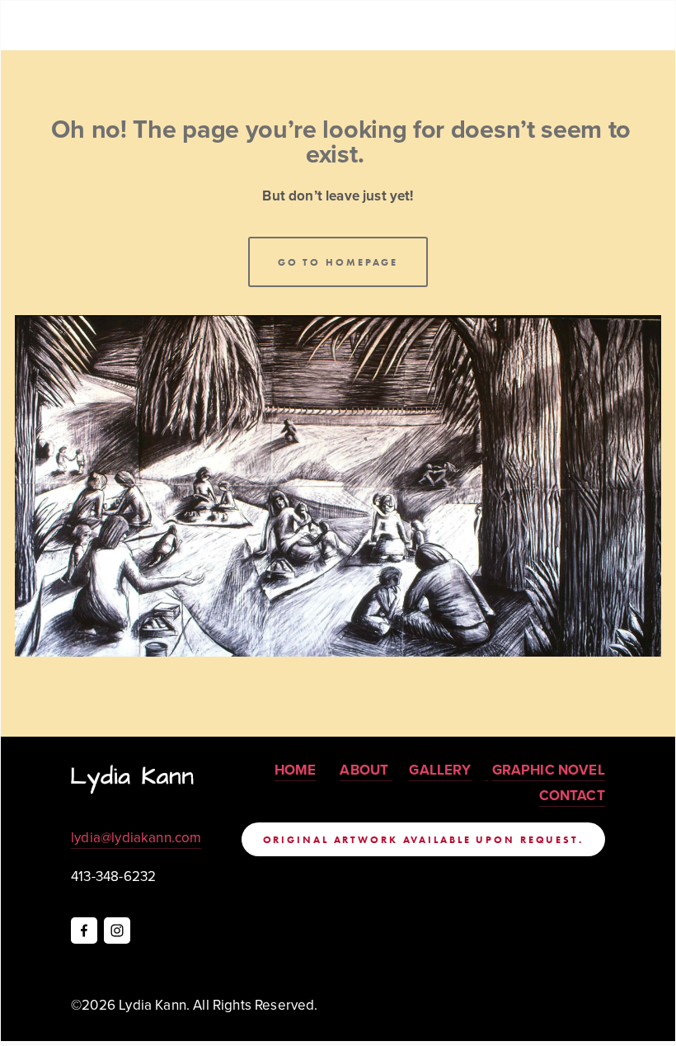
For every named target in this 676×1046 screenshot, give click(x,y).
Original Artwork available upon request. (423, 839)
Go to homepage (338, 262)
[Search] (148, 25)
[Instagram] (117, 930)
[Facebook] (84, 930)
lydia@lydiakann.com (136, 837)
